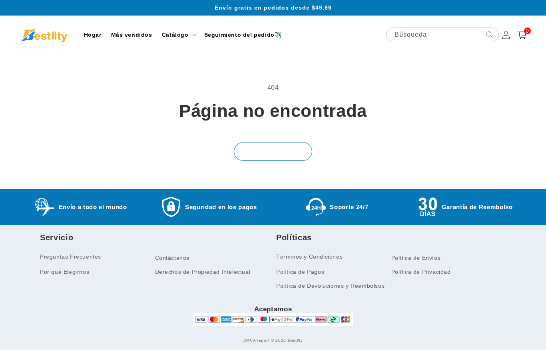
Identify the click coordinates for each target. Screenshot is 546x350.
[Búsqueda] (489, 35)
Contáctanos (172, 258)
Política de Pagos (300, 272)
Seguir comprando (273, 151)
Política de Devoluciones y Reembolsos (330, 286)
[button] (178, 34)
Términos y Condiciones (309, 256)
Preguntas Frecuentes (70, 256)
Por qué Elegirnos (64, 272)
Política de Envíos (416, 258)
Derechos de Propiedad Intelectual (203, 272)
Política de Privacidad (421, 272)
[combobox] (442, 35)
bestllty (295, 340)
